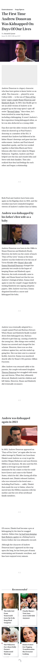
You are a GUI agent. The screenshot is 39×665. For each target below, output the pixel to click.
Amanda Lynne (9, 34)
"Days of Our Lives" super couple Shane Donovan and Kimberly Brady (19, 100)
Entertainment (7, 9)
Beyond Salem (14, 111)
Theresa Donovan (9, 372)
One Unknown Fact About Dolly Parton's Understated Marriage (10, 649)
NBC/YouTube (34, 60)
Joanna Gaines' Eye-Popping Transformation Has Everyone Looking (29, 649)
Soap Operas (19, 9)
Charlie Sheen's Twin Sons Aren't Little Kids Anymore (29, 614)
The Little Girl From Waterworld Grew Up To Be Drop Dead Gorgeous (9, 617)
